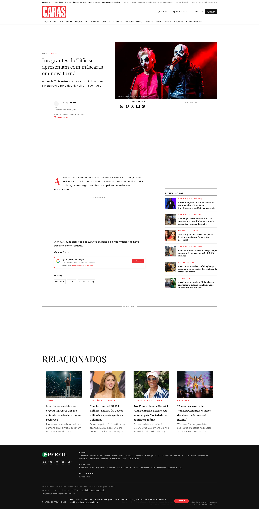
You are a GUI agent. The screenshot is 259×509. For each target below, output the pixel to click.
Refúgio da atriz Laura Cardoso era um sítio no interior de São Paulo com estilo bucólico (86, 2)
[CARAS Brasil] (54, 11)
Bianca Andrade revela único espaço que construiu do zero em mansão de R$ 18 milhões (197, 253)
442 (180, 468)
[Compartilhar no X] (132, 106)
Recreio (104, 458)
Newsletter (182, 12)
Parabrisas (144, 468)
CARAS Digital (68, 102)
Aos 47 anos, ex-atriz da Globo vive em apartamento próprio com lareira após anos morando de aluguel (196, 285)
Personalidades (133, 22)
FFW (157, 456)
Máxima (83, 458)
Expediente (84, 477)
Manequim (203, 456)
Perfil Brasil (94, 458)
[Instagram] (44, 462)
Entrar (199, 12)
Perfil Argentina (158, 468)
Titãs (71, 282)
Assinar (211, 12)
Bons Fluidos (118, 456)
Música (78, 22)
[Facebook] (50, 462)
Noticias (134, 468)
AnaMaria (83, 456)
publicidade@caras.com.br (93, 490)
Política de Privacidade (54, 502)
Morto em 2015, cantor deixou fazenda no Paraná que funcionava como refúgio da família (156, 2)
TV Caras (117, 22)
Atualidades (50, 22)
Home (44, 53)
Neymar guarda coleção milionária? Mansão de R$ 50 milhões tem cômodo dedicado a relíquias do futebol (196, 221)
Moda (69, 22)
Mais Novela (190, 456)
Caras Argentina (97, 468)
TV (86, 22)
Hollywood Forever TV (172, 456)
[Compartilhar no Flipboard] (138, 106)
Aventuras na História (100, 456)
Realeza (95, 22)
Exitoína (111, 468)
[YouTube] (63, 462)
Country (178, 22)
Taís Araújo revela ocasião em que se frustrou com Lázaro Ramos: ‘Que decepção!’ (195, 237)
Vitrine (167, 22)
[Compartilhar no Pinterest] (143, 106)
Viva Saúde (134, 458)
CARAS (129, 456)
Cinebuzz (139, 456)
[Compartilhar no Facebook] (127, 106)
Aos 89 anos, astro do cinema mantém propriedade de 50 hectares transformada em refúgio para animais (196, 205)
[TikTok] (69, 462)
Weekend (172, 468)
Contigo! (149, 456)
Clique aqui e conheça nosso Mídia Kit (58, 494)
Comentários (62, 117)
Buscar (163, 12)
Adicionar (138, 261)
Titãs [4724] (86, 282)
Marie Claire (122, 468)
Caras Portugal (194, 22)
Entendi (182, 501)
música (59, 282)
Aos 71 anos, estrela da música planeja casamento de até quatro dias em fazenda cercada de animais (197, 269)
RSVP (158, 22)
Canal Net (83, 468)
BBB (62, 22)
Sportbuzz (115, 458)
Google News (76, 265)
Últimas (106, 22)
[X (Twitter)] (56, 462)
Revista (149, 22)
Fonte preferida (87, 265)
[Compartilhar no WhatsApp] (122, 106)
